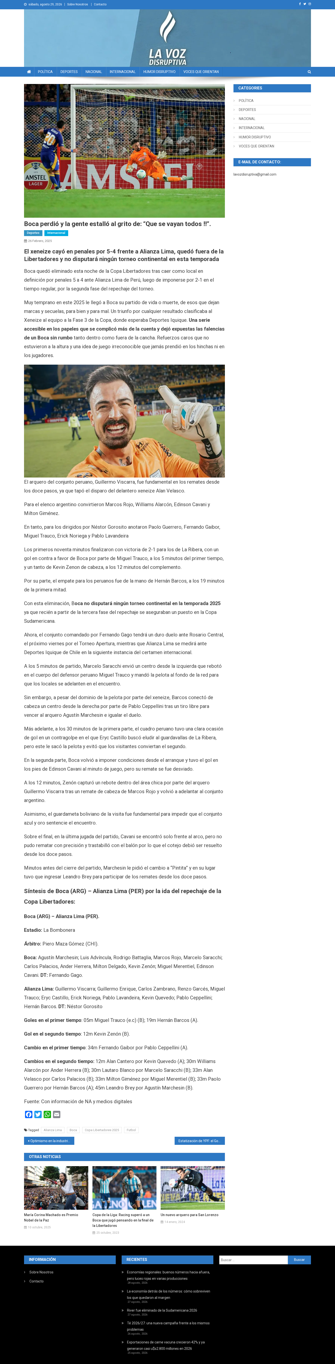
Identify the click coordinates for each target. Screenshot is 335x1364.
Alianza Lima (53, 1130)
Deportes (33, 233)
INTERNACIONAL (123, 72)
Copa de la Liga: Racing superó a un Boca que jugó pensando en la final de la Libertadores (123, 1220)
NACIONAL (94, 72)
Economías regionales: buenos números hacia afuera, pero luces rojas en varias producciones (168, 1275)
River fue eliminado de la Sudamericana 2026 (162, 1310)
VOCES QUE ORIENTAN (201, 72)
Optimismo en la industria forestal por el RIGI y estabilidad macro (52, 1141)
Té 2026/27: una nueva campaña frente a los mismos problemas (168, 1326)
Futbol (131, 1130)
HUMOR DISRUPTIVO (159, 72)
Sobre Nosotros (77, 4)
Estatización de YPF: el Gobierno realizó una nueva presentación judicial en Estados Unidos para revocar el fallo (202, 1141)
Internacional (56, 233)
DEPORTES (69, 72)
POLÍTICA (45, 72)
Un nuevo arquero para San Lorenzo (190, 1215)
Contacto (100, 4)
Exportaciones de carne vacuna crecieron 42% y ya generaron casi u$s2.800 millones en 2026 (166, 1345)
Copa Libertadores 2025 (102, 1130)
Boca (73, 1130)
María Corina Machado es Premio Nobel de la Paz (51, 1217)
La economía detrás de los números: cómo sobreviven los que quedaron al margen (168, 1294)
